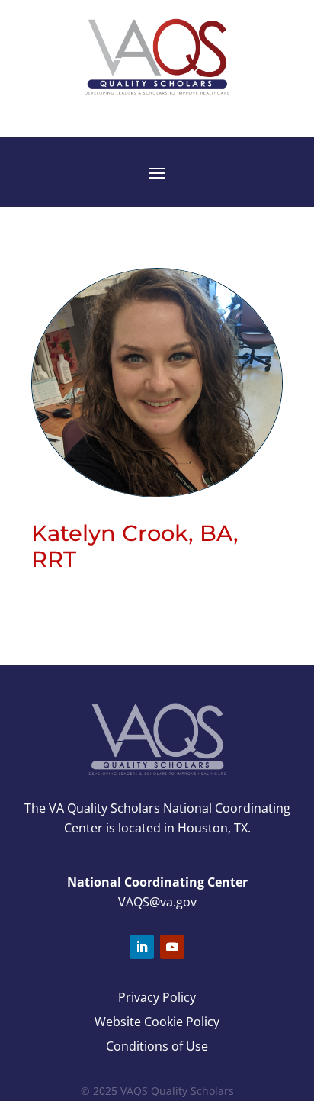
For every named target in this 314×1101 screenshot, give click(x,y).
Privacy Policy (157, 997)
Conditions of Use (157, 1046)
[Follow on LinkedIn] (142, 947)
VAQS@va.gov (157, 901)
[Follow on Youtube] (172, 947)
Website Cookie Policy (157, 1021)
